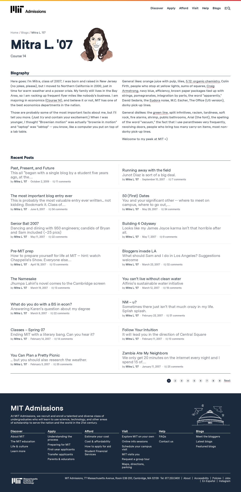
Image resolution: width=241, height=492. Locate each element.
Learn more (18, 451)
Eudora (155, 100)
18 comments (174, 287)
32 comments (174, 264)
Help (162, 431)
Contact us (166, 441)
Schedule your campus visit (137, 448)
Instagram (224, 481)
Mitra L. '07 (20, 181)
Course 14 (53, 100)
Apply (52, 431)
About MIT (18, 436)
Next (227, 380)
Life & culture (19, 446)
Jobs (227, 478)
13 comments (60, 264)
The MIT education (23, 441)
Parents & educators (61, 459)
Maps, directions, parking (133, 465)
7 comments (179, 179)
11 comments (63, 181)
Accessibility (201, 478)
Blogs (25, 32)
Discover (16, 431)
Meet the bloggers (208, 436)
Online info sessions (135, 441)
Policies (216, 478)
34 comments (59, 209)
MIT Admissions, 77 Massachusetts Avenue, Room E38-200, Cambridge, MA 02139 (112, 478)
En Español (208, 481)
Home (14, 32)
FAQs (162, 436)
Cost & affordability (97, 441)
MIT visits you (131, 454)
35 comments (64, 364)
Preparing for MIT (59, 444)
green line (160, 112)
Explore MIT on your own (138, 436)
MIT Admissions (37, 408)
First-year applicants (61, 449)
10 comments (176, 338)
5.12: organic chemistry (203, 81)
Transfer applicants (60, 454)
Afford (89, 431)
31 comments (177, 315)
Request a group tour (136, 459)
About (187, 478)
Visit (125, 431)
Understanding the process (60, 438)
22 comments (59, 236)
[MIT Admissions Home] (28, 8)
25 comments (175, 366)
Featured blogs (206, 446)
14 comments (65, 338)
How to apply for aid (98, 446)
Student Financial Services (96, 452)
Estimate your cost (97, 436)
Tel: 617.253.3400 (170, 478)
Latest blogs (204, 441)
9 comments (170, 236)
